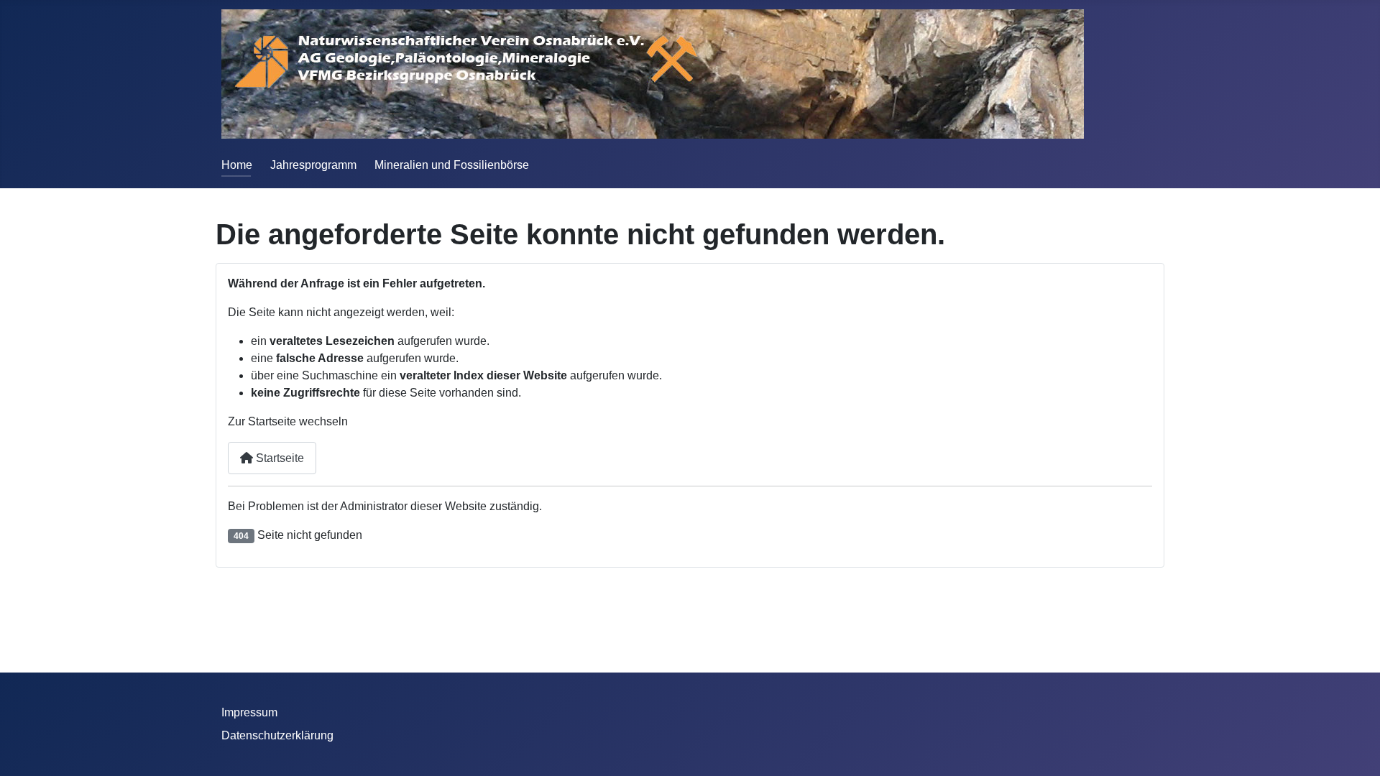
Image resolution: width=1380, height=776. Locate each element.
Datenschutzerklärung (277, 735)
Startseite (278, 458)
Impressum (249, 712)
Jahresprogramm (313, 165)
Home (236, 165)
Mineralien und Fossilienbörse (451, 165)
